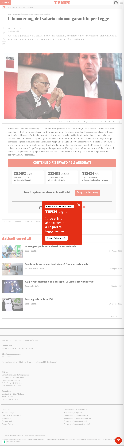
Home (10, 14)
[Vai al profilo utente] (116, 2)
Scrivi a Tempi (8, 413)
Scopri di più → (115, 316)
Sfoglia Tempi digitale (73, 413)
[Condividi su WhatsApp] (4, 39)
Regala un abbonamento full (75, 421)
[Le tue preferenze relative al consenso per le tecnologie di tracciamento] (4, 441)
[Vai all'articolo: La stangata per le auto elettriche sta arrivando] (12, 251)
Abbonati (5, 3)
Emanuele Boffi (32, 286)
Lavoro (18, 222)
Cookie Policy (7, 424)
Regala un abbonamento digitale (77, 424)
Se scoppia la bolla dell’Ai (39, 299)
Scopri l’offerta (85, 192)
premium (28, 222)
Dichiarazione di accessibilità (76, 410)
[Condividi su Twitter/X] (4, 33)
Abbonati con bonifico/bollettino (77, 418)
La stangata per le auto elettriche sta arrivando (51, 246)
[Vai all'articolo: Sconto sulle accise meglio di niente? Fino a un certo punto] (12, 269)
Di (14, 29)
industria (7, 222)
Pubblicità (6, 418)
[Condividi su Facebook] (4, 28)
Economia (16, 14)
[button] (4, 49)
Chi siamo (6, 410)
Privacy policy (8, 421)
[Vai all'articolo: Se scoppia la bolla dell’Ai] (12, 304)
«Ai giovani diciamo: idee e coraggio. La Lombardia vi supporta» (59, 282)
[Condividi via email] (4, 44)
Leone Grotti (31, 251)
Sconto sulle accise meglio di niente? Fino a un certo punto (57, 264)
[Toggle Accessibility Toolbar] (118, 440)
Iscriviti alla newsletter (11, 415)
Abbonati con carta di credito (76, 415)
